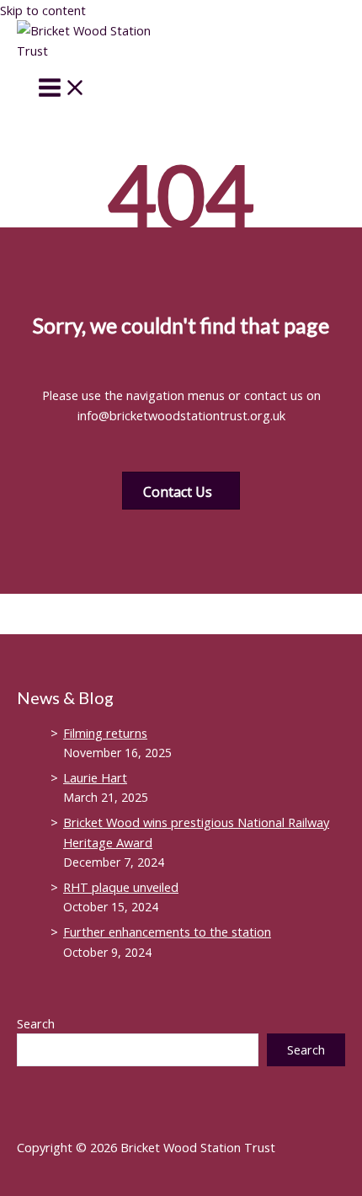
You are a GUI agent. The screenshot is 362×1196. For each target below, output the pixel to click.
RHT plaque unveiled (120, 886)
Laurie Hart (95, 777)
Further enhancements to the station (167, 931)
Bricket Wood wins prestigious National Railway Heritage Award (196, 832)
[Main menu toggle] (62, 88)
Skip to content (43, 10)
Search (36, 1023)
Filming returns (105, 732)
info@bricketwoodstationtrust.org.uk (181, 415)
